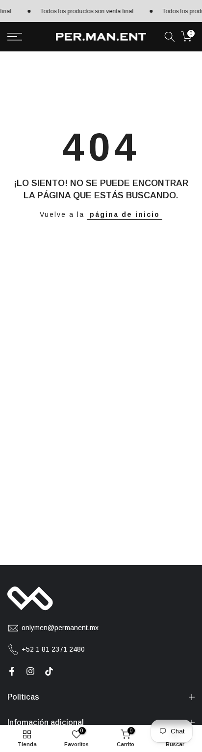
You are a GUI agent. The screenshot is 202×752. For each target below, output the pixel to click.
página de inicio (125, 214)
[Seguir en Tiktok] (49, 671)
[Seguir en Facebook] (11, 671)
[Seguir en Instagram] (30, 671)
